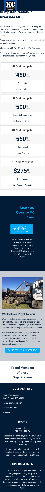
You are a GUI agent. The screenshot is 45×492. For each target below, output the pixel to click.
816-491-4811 (9, 412)
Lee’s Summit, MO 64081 (13, 398)
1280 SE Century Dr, (11, 395)
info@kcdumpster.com (12, 403)
